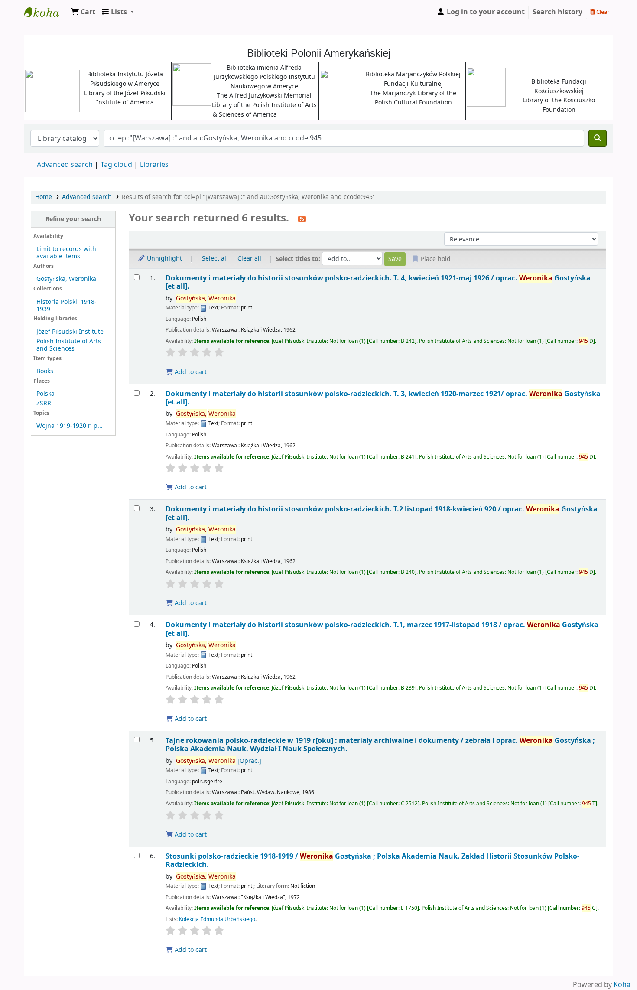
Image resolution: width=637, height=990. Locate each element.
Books (44, 371)
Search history (557, 12)
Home (43, 197)
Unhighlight (163, 258)
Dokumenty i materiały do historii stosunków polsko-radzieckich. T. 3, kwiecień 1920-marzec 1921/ (383, 398)
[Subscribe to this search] (302, 219)
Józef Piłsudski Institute (70, 331)
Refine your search (73, 219)
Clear (602, 12)
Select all (215, 258)
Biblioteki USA (46, 12)
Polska (45, 393)
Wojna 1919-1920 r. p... (69, 425)
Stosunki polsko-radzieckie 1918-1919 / (372, 860)
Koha (622, 985)
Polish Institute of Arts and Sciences (68, 345)
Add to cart (190, 372)
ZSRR (43, 403)
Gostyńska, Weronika (66, 278)
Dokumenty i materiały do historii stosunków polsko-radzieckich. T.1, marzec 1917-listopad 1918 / (382, 629)
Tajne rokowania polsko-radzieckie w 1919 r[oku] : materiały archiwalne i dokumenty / (380, 744)
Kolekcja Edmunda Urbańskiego (217, 919)
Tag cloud (116, 165)
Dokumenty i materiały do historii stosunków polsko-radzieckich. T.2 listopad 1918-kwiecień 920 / (382, 513)
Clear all (249, 258)
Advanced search (65, 165)
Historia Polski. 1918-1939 (66, 305)
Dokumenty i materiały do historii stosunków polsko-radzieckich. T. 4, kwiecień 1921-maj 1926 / (378, 282)
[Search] (597, 138)
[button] (83, 12)
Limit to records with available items (66, 252)
